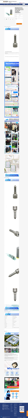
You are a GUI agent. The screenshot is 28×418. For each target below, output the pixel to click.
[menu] (12, 4)
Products (6, 5)
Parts (12, 5)
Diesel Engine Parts (9, 5)
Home (4, 5)
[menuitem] (7, 4)
